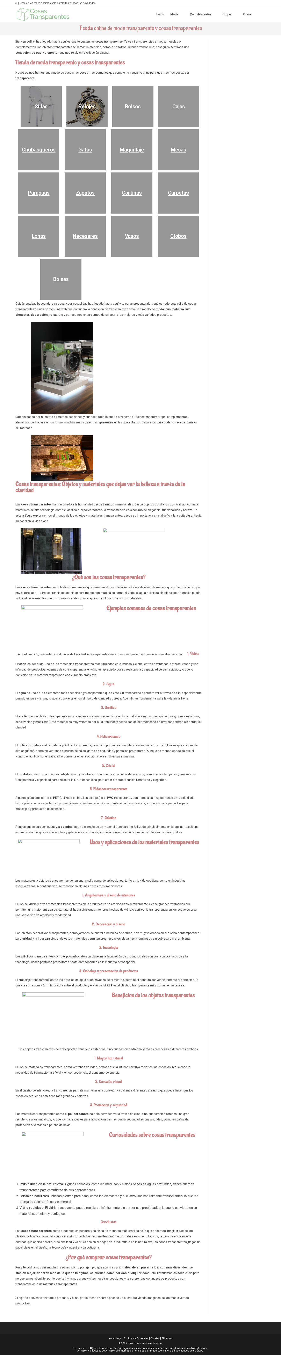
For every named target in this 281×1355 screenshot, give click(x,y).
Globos (178, 236)
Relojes (87, 107)
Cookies (155, 1338)
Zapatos (85, 193)
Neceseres (85, 236)
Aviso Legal (115, 1338)
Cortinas (132, 193)
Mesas (178, 150)
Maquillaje (132, 150)
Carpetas (178, 193)
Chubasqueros (39, 150)
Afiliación (166, 1338)
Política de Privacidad (136, 1338)
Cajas (178, 107)
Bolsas (61, 279)
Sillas (41, 107)
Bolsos (133, 107)
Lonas (39, 236)
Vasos (132, 236)
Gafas (85, 150)
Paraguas (39, 193)
